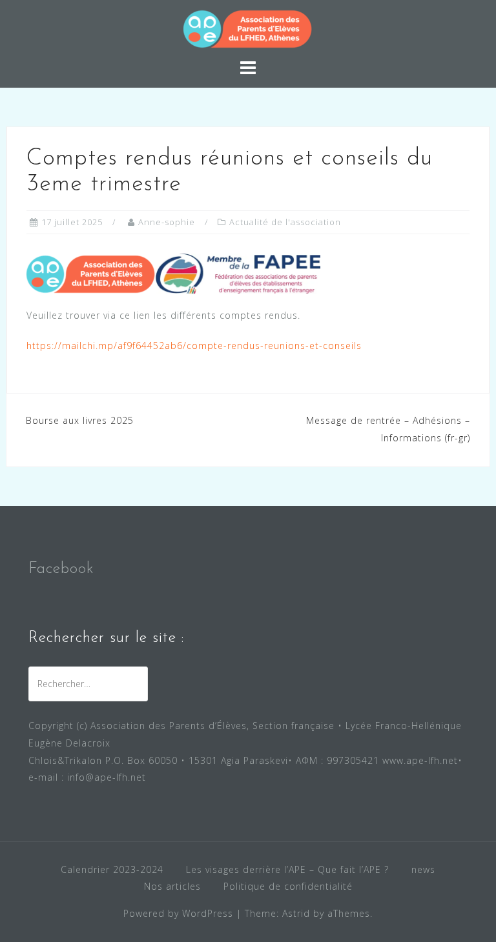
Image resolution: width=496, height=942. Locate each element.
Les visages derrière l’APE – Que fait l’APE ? (287, 869)
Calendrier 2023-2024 (112, 869)
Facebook (61, 569)
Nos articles (172, 886)
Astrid (296, 913)
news (423, 869)
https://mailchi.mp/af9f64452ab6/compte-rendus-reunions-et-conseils (194, 345)
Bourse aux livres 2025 (80, 420)
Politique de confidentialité (288, 886)
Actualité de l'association (285, 222)
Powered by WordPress (178, 913)
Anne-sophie (166, 222)
